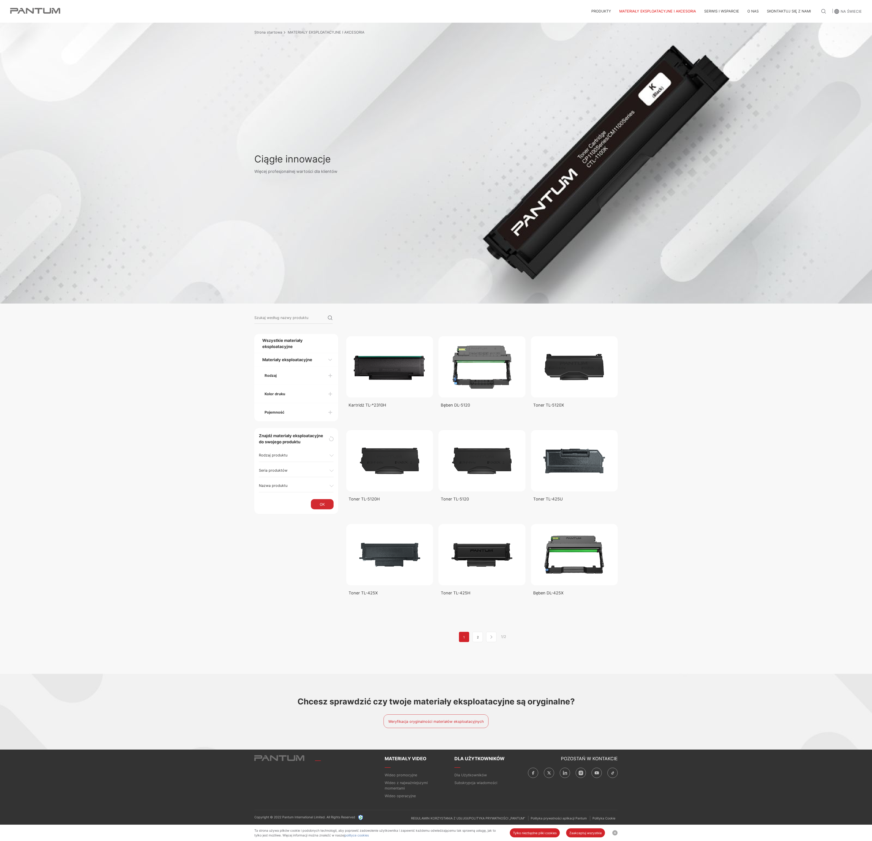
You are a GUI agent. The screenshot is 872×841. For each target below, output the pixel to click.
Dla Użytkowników (470, 775)
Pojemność (274, 412)
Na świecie (851, 11)
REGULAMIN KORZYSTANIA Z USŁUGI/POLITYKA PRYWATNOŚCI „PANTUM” (468, 818)
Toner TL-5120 (455, 499)
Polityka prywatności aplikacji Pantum (559, 818)
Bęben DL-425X (548, 593)
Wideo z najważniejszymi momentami (406, 785)
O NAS (753, 11)
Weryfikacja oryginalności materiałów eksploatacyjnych (436, 721)
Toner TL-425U (548, 499)
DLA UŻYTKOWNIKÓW (479, 758)
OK (322, 504)
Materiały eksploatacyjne (287, 359)
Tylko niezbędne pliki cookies (535, 833)
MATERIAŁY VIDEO (405, 758)
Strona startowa (268, 32)
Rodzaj (271, 375)
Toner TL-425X (363, 593)
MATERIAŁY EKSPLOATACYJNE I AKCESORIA (657, 11)
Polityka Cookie (603, 818)
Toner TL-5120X (548, 405)
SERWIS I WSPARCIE (721, 11)
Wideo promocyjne (401, 775)
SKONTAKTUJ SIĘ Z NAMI (789, 11)
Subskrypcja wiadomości (475, 782)
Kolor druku (275, 394)
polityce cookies (357, 835)
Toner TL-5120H (364, 499)
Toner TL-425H (455, 593)
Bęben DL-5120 (455, 405)
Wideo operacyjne (400, 796)
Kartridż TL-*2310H (367, 405)
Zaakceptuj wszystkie (585, 833)
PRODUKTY (601, 11)
